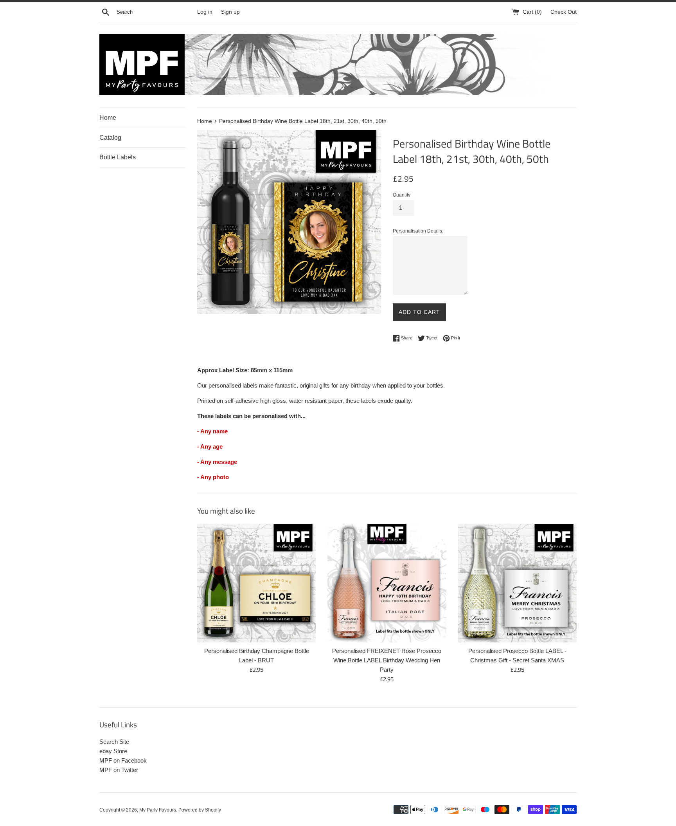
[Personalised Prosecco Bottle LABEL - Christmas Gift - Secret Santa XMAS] (517, 583)
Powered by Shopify (199, 810)
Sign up (230, 12)
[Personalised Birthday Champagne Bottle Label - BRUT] (256, 583)
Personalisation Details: (418, 231)
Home (107, 117)
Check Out (563, 12)
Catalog (110, 137)
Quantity (401, 195)
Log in (204, 12)
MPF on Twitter (118, 769)
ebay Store (113, 751)
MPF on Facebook (123, 760)
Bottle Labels (117, 157)
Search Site (114, 741)
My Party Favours (157, 810)
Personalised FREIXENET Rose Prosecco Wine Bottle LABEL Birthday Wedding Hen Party (386, 660)
